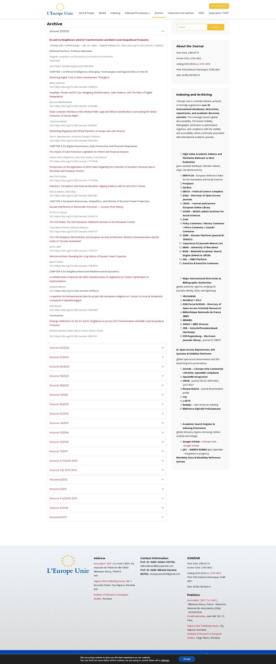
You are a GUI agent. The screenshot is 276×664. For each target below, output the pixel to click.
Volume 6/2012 (58, 479)
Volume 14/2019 (59, 423)
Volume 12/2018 (59, 441)
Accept (186, 658)
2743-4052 (204, 63)
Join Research (219, 6)
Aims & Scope (86, 13)
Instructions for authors (181, 13)
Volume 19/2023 (59, 375)
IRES (201, 13)
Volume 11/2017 (59, 451)
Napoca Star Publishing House (109, 581)
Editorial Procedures (136, 13)
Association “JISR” (219, 13)
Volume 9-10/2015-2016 (63, 460)
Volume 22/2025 (59, 347)
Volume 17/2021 (59, 394)
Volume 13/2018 (59, 432)
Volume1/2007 (58, 517)
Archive (159, 13)
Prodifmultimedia (196, 616)
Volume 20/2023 (59, 366)
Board (102, 13)
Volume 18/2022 (59, 385)
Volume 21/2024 (59, 357)
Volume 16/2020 (59, 404)
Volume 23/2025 (59, 31)
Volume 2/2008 (59, 507)
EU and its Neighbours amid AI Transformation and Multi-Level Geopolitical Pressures (99, 39)
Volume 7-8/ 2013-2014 (63, 470)
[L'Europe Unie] (60, 9)
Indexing (115, 13)
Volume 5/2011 (58, 488)
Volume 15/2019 (59, 413)
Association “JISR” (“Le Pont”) (202, 600)
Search (215, 27)
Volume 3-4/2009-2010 (63, 498)
